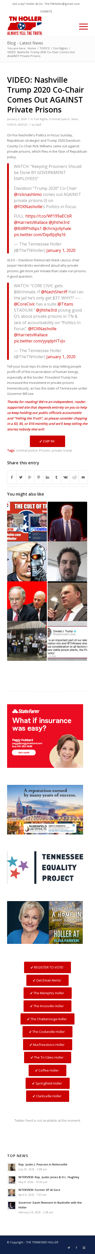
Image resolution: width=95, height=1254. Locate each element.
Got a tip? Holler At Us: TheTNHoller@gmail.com (46, 4)
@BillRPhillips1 (28, 228)
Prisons (44, 450)
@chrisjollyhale (57, 228)
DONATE (46, 11)
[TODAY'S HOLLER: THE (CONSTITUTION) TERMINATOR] (27, 561)
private (57, 450)
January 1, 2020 (60, 250)
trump (67, 450)
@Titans (65, 304)
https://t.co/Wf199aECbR (48, 216)
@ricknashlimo (28, 194)
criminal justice (26, 450)
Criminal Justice (59, 119)
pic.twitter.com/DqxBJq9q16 (40, 234)
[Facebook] (76, 1247)
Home (32, 48)
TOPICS (44, 48)
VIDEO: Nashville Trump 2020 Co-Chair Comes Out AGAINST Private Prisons (45, 95)
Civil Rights (60, 48)
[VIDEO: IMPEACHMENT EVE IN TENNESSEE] (27, 641)
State (74, 119)
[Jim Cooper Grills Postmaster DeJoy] (27, 601)
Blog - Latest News (25, 43)
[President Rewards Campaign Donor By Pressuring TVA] (67, 641)
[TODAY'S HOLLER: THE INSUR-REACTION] (67, 601)
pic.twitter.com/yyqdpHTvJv (39, 341)
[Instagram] (84, 1247)
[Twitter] (69, 1247)
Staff (38, 124)
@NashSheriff (54, 292)
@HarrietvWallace (31, 222)
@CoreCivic (24, 304)
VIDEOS (22, 124)
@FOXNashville (28, 206)
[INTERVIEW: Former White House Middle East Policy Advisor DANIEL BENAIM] (67, 561)
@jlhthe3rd (59, 222)
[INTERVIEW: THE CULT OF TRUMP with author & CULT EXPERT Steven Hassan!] (27, 521)
